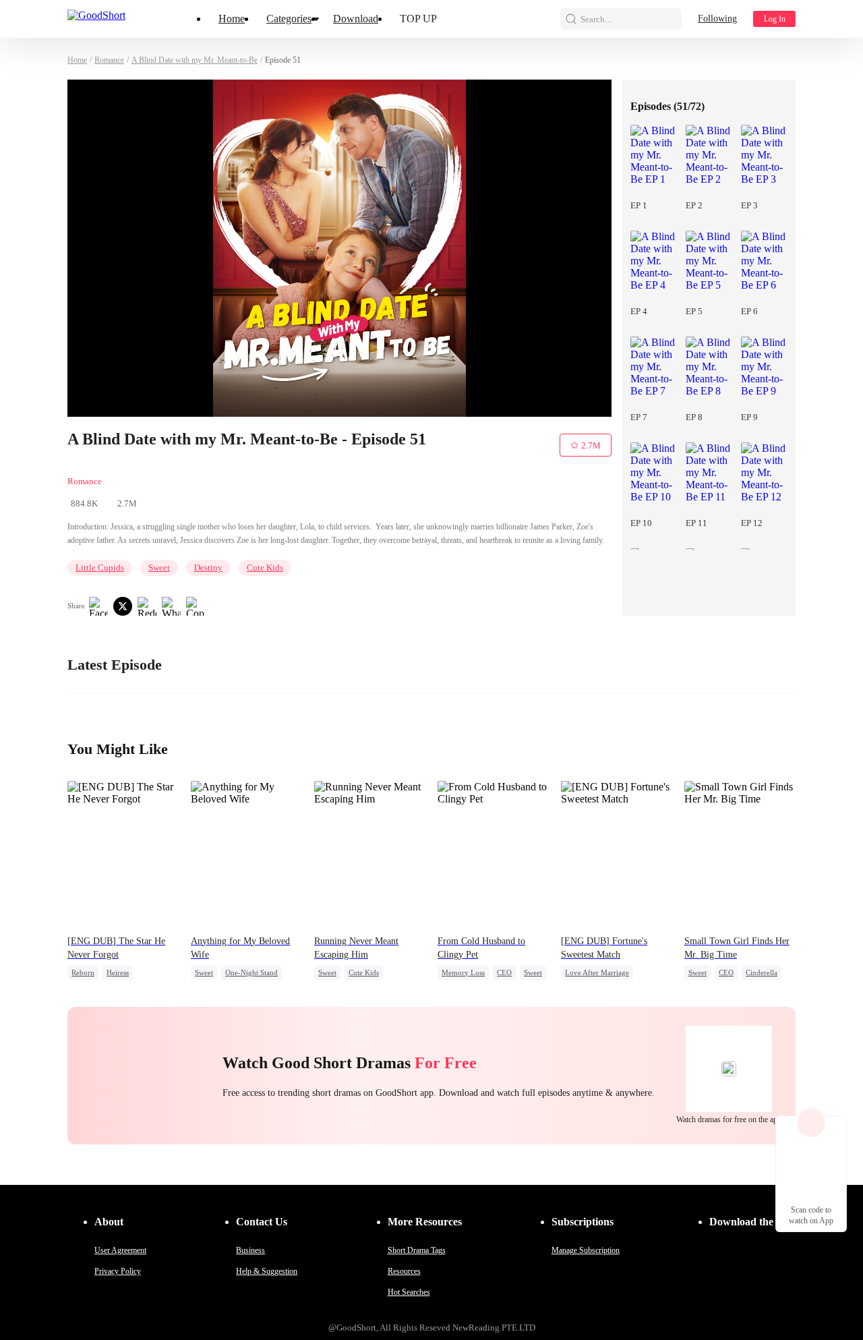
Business (250, 1250)
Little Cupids (100, 567)
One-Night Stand (251, 972)
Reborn (82, 972)
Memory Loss (463, 972)
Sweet (159, 567)
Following (717, 18)
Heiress (118, 972)
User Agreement (120, 1250)
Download (355, 18)
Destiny (208, 567)
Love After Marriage (597, 972)
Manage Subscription (586, 1250)
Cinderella (761, 972)
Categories (288, 18)
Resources (404, 1271)
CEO (504, 972)
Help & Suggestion (266, 1271)
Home (231, 18)
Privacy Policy (117, 1271)
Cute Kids (265, 567)
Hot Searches (409, 1292)
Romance (109, 60)
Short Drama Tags (417, 1250)
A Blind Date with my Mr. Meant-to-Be (194, 60)
